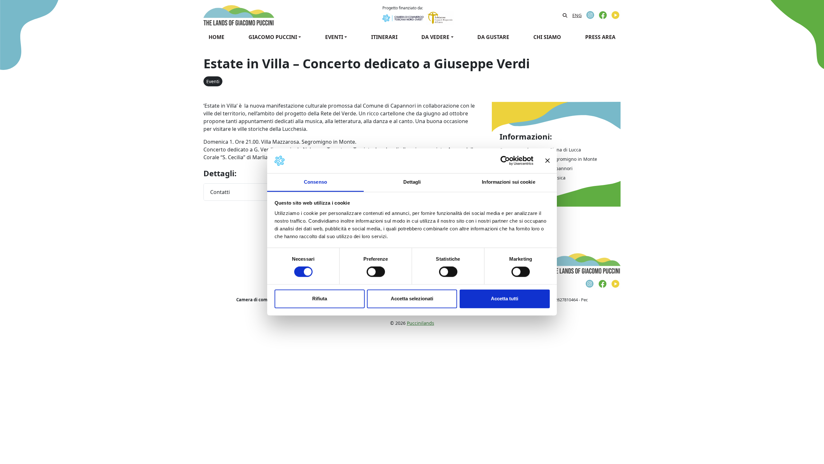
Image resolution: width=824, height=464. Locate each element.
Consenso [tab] (315, 182)
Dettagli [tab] (412, 182)
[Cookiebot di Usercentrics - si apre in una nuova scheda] (505, 161)
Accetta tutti (504, 298)
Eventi (213, 81)
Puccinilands (420, 323)
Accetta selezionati (412, 298)
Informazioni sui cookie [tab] (508, 182)
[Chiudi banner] (547, 161)
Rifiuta (319, 298)
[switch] (376, 272)
